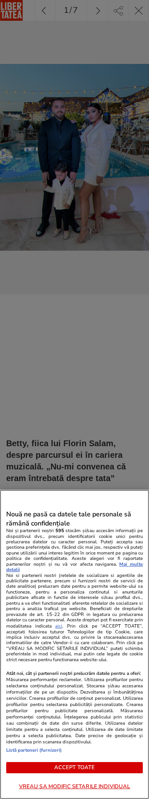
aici (58, 626)
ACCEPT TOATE (74, 767)
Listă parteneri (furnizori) (34, 750)
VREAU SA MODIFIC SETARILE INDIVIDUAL (74, 786)
